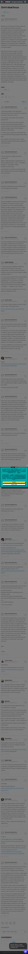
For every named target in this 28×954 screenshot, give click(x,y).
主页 (7, 1)
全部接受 (14, 482)
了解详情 (18, 472)
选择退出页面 (17, 478)
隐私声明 (18, 476)
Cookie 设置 (14, 484)
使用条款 (22, 476)
